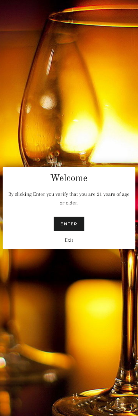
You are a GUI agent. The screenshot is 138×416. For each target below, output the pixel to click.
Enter (69, 223)
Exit (69, 240)
